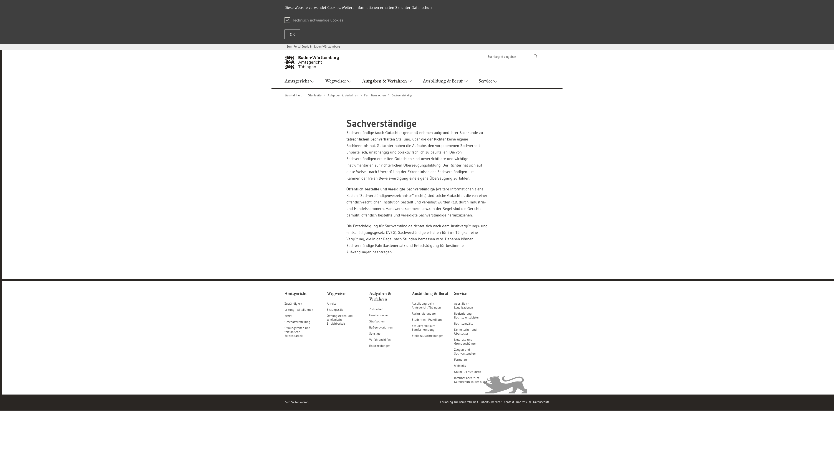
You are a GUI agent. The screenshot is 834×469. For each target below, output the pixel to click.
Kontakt (509, 402)
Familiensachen (379, 315)
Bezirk (288, 316)
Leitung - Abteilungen (299, 310)
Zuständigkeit (293, 304)
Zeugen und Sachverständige (465, 351)
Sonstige (375, 333)
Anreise (331, 304)
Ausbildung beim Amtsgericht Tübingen (426, 305)
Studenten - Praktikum (427, 320)
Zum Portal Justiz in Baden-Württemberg (313, 46)
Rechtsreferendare (424, 313)
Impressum (523, 402)
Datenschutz (422, 7)
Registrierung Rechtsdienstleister (466, 315)
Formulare (461, 360)
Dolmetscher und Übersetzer (465, 331)
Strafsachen (377, 321)
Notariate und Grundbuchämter (465, 341)
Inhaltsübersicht (491, 402)
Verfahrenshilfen (380, 340)
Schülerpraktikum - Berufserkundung (424, 328)
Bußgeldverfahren (381, 327)
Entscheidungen (380, 346)
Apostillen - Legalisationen (463, 305)
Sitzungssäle (335, 310)
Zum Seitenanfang (297, 402)
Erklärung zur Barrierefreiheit (459, 402)
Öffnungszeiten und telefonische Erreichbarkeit (297, 332)
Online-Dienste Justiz (467, 372)
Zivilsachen (376, 309)
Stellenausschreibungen (427, 336)
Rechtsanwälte (463, 323)
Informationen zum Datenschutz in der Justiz (470, 380)
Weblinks (460, 366)
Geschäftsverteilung (297, 322)
